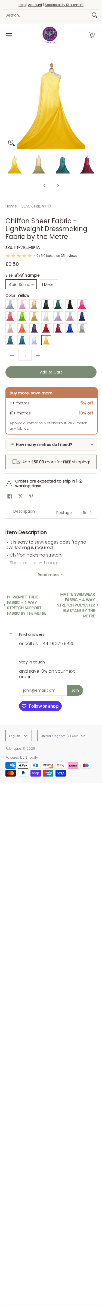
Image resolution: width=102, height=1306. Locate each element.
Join (75, 690)
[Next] (93, 104)
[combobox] (46, 15)
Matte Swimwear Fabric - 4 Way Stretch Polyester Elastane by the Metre (76, 605)
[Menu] (8, 35)
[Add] (38, 355)
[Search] (94, 15)
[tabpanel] (51, 544)
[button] (92, 35)
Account (35, 4)
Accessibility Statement (64, 4)
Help (22, 4)
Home (11, 206)
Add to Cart (51, 372)
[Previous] (9, 104)
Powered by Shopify (21, 757)
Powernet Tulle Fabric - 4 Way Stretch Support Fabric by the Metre (26, 605)
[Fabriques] (50, 35)
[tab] (24, 513)
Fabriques (13, 748)
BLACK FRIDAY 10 (36, 206)
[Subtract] (11, 355)
